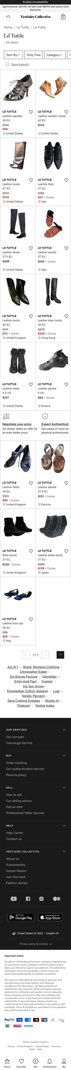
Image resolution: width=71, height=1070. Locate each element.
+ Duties (49, 197)
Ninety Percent (33, 696)
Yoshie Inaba (44, 705)
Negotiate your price (16, 424)
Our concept (15, 737)
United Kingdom (25, 1046)
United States (42, 1046)
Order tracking (16, 762)
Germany (56, 1046)
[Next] (45, 655)
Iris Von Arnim (33, 686)
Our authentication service (25, 769)
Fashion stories (17, 883)
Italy (39, 1049)
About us (12, 858)
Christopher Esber (33, 671)
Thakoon (23, 705)
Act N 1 (12, 667)
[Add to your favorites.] (31, 112)
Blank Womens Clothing (41, 667)
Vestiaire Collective (22, 851)
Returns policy (16, 775)
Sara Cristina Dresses (23, 700)
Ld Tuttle (22, 27)
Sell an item (14, 807)
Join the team (16, 877)
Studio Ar (52, 700)
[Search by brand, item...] (8, 16)
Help (9, 825)
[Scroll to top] (60, 655)
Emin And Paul (25, 681)
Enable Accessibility (35, 2)
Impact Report (16, 870)
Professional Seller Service (25, 813)
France (11, 1046)
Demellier (49, 676)
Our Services (16, 729)
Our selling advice (19, 800)
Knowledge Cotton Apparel (27, 691)
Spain (32, 1049)
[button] (63, 16)
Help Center (14, 832)
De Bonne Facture (23, 676)
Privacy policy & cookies (34, 944)
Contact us (14, 839)
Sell (9, 787)
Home (8, 27)
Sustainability (15, 864)
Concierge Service (19, 743)
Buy (9, 755)
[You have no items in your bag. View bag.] (63, 16)
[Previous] (26, 655)
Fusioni (47, 681)
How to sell (14, 794)
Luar (56, 691)
